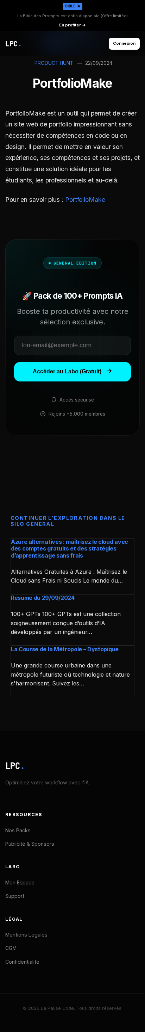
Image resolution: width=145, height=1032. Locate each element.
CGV (10, 948)
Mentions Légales (26, 935)
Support (14, 896)
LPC (15, 765)
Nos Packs (18, 830)
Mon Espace (19, 882)
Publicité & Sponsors (29, 844)
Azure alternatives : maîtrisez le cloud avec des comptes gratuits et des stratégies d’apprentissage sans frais (69, 548)
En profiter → (72, 25)
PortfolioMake (85, 199)
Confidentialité (22, 962)
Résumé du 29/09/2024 (43, 597)
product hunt (53, 63)
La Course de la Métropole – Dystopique (65, 649)
